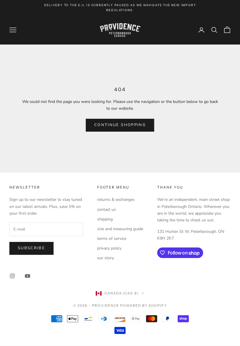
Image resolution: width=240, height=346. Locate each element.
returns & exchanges (116, 199)
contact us (106, 209)
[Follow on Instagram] (12, 276)
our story (105, 258)
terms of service (111, 238)
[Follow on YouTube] (27, 276)
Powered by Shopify (143, 305)
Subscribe (31, 248)
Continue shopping (120, 125)
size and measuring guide (120, 229)
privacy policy (109, 248)
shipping (105, 219)
